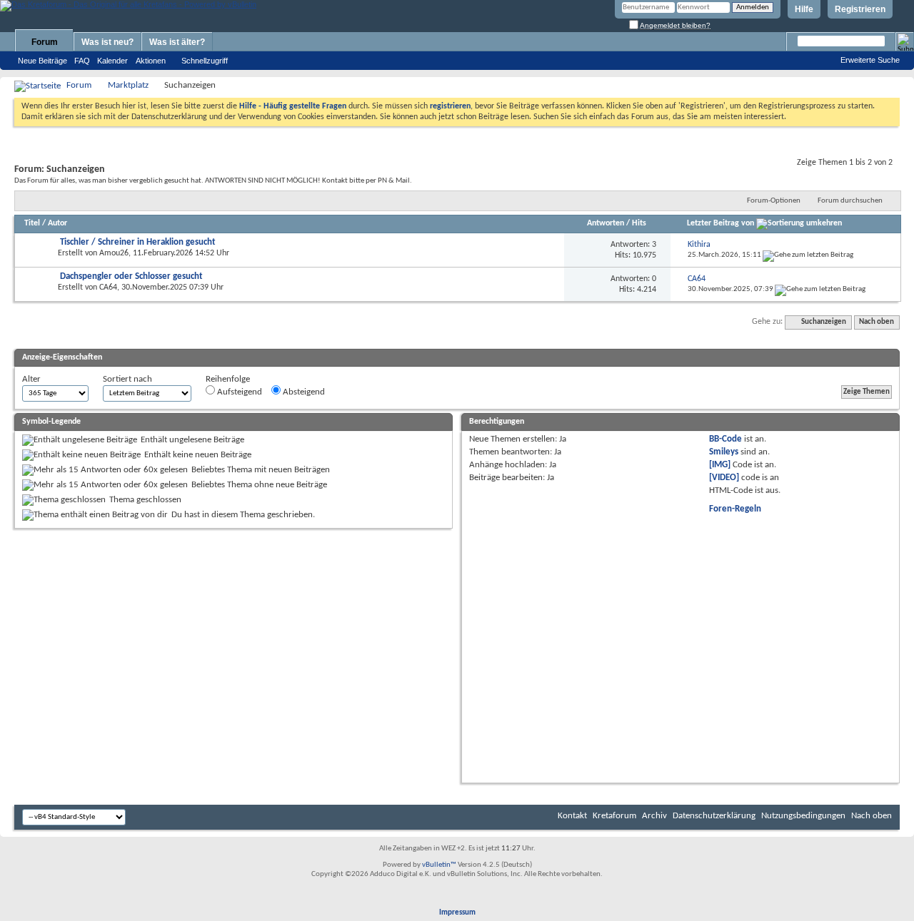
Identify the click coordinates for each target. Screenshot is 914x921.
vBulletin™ (439, 865)
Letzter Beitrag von (720, 223)
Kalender (112, 60)
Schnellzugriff (204, 60)
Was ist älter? (177, 42)
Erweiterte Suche (870, 60)
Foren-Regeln (735, 509)
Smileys (723, 452)
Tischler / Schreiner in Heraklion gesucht (138, 242)
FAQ (82, 60)
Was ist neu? (107, 42)
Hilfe (804, 9)
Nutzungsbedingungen (803, 815)
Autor (57, 223)
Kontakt (572, 815)
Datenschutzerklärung (714, 815)
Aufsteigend (238, 392)
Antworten (605, 223)
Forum (44, 42)
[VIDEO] (724, 477)
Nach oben (876, 322)
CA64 (108, 287)
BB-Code (725, 439)
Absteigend (303, 392)
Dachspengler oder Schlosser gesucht (131, 276)
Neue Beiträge (42, 60)
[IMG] (719, 464)
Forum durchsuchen (850, 201)
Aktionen (151, 60)
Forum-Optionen (773, 201)
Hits (639, 223)
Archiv (654, 815)
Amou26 (114, 253)
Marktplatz (128, 85)
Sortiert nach (127, 379)
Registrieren (860, 9)
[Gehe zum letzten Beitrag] (808, 255)
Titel (32, 223)
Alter (31, 379)
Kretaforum (614, 815)
